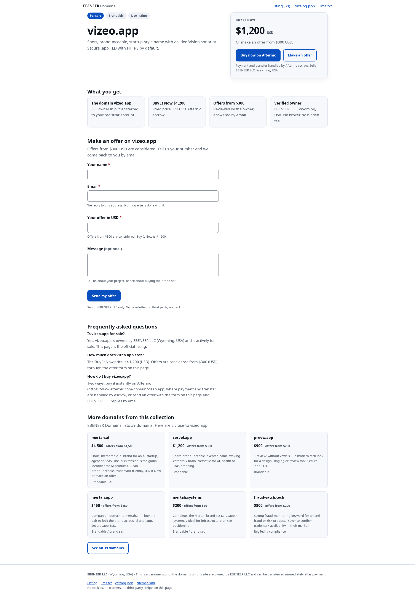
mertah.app (102, 497)
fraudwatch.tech (269, 497)
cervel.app (182, 437)
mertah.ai (100, 437)
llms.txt (325, 5)
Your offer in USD (104, 217)
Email (93, 186)
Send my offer (104, 295)
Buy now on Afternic (258, 55)
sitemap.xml (146, 583)
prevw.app (263, 437)
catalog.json (304, 5)
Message (104, 248)
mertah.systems (187, 497)
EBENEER (99, 5)
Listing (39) (280, 5)
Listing (92, 583)
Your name (98, 164)
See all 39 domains (108, 548)
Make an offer (300, 55)
